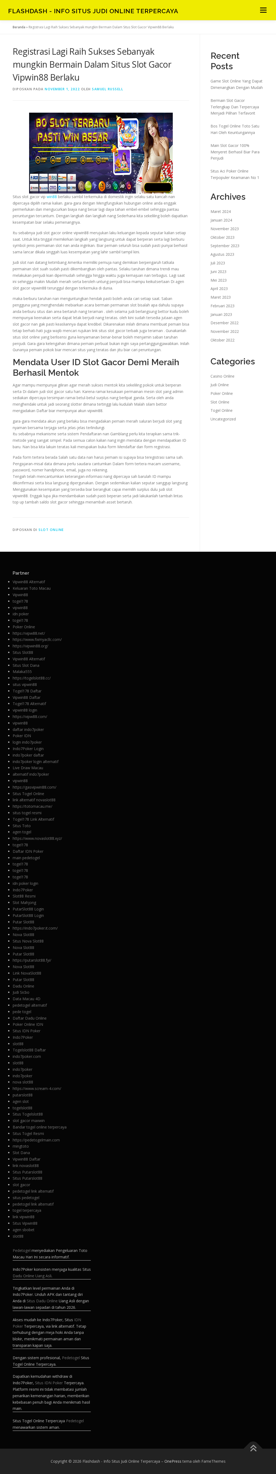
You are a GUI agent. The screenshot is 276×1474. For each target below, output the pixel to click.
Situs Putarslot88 (27, 1172)
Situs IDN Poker (26, 1030)
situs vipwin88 (25, 684)
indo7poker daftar (28, 755)
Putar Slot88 (23, 921)
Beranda (19, 27)
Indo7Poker (23, 889)
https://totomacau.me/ (32, 806)
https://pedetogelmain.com (36, 1139)
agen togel (22, 831)
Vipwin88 (20, 594)
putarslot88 (23, 1094)
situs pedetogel (26, 1197)
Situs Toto (22, 825)
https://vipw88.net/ (29, 633)
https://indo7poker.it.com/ (35, 928)
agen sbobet (23, 1229)
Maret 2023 (221, 297)
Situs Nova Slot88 (28, 941)
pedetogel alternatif (30, 1005)
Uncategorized (223, 419)
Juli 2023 (218, 262)
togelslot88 (22, 1107)
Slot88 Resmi (24, 896)
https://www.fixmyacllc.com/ (37, 639)
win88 (52, 196)
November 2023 (225, 228)
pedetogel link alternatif (33, 1191)
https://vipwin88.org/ (30, 645)
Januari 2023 (221, 314)
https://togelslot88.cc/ (32, 678)
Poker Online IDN (28, 1024)
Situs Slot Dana (26, 665)
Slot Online (51, 529)
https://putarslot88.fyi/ (32, 960)
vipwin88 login (25, 710)
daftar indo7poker (28, 729)
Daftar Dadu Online (30, 1018)
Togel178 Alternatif (29, 703)
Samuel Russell (107, 89)
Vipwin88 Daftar (26, 697)
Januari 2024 (221, 220)
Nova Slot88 (23, 934)
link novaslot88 (26, 1165)
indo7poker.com (27, 1056)
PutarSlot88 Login (28, 909)
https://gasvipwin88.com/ (34, 787)
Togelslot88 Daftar (29, 1049)
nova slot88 (23, 1082)
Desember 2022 (225, 322)
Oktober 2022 (222, 340)
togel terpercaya (27, 1210)
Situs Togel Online (28, 793)
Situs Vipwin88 (25, 1223)
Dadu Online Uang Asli (32, 1275)
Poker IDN (22, 735)
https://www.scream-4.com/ (37, 1088)
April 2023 (219, 288)
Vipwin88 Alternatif (29, 581)
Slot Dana (21, 1152)
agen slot (21, 1101)
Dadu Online (23, 986)
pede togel (22, 1011)
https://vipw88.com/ (30, 716)
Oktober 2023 (222, 237)
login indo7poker (27, 742)
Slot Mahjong (24, 902)
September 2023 (225, 245)
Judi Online (220, 384)
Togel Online (222, 410)
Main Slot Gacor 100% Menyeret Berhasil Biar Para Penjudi (235, 152)
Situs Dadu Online (42, 1300)
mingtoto (21, 1146)
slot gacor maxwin (29, 1120)
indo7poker (22, 1069)
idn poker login (25, 883)
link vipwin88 (23, 1216)
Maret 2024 (221, 211)
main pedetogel (26, 857)
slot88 (18, 1043)
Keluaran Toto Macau (32, 588)
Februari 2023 (222, 305)
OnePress (172, 1461)
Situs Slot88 (23, 652)
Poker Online (222, 393)
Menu (263, 10)
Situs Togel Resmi (28, 1133)
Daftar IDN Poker (28, 851)
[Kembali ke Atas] (253, 1448)
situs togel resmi (27, 812)
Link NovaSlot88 (27, 973)
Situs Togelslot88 (28, 1114)
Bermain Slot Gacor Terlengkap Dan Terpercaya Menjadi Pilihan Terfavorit (235, 107)
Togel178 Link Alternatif (33, 819)
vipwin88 (20, 607)
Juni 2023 (218, 271)
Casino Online (222, 376)
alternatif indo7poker (31, 774)
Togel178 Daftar (27, 690)
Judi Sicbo (21, 992)
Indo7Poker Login (28, 748)
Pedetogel (21, 1250)
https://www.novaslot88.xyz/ (37, 838)
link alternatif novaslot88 (34, 799)
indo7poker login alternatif (35, 761)
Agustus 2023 (222, 254)
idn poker (21, 613)
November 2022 (225, 331)
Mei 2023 (219, 280)
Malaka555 (22, 671)
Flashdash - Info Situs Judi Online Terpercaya (93, 11)
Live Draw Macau (28, 767)
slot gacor (21, 1184)
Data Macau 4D (26, 998)
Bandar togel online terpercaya (40, 1127)
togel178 (20, 601)
